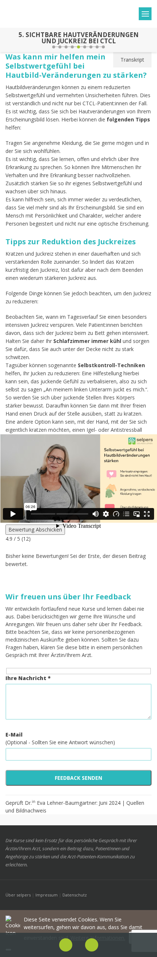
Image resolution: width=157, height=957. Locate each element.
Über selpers (18, 895)
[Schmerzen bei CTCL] (150, 40)
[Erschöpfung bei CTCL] (6, 40)
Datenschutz (74, 895)
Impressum (46, 895)
